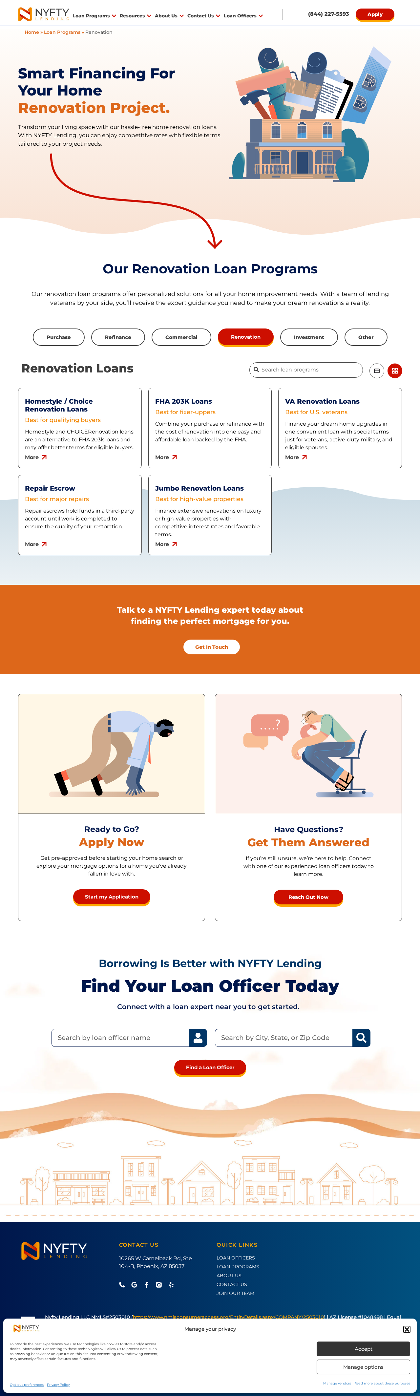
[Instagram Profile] (160, 1285)
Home (32, 32)
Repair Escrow (50, 488)
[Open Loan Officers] (260, 16)
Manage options (363, 1367)
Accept (363, 1349)
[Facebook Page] (148, 1285)
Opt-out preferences (27, 1385)
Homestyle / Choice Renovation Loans (59, 405)
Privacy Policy (58, 1385)
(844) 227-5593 (328, 14)
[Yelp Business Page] (173, 1285)
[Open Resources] (149, 16)
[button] (407, 1329)
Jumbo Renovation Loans (199, 488)
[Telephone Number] (123, 1285)
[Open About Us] (181, 16)
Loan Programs (62, 32)
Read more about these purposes (382, 1383)
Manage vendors (337, 1383)
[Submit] (256, 369)
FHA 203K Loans (183, 401)
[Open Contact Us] (218, 16)
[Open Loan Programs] (114, 16)
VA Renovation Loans (322, 401)
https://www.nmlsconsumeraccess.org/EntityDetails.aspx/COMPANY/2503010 (228, 1317)
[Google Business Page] (135, 1285)
